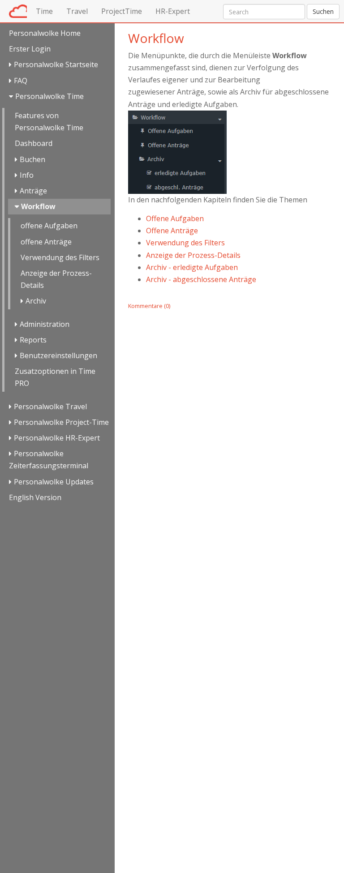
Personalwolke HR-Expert (57, 438)
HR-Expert (172, 11)
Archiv (36, 301)
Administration (44, 324)
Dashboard (33, 143)
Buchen (32, 159)
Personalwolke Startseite (56, 64)
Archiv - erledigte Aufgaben (192, 267)
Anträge (33, 191)
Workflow (38, 206)
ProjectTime (121, 11)
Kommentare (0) (149, 306)
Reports (33, 340)
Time (44, 11)
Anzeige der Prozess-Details (56, 279)
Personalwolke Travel (50, 406)
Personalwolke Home (45, 33)
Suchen (323, 11)
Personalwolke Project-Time (61, 422)
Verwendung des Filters (60, 257)
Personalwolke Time (49, 96)
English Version (35, 497)
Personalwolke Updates (54, 482)
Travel (77, 11)
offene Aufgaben (49, 226)
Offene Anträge (172, 230)
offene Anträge (46, 242)
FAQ (20, 81)
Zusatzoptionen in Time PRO (55, 377)
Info (27, 175)
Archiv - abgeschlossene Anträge (201, 279)
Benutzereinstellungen (58, 355)
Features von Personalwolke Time (49, 122)
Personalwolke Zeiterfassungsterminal (48, 460)
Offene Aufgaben (175, 218)
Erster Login (30, 49)
